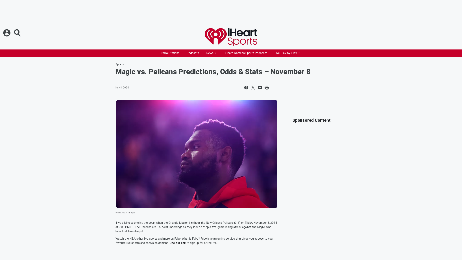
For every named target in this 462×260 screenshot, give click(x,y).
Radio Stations (170, 53)
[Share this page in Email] (259, 87)
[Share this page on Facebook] (246, 87)
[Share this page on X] (253, 87)
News (209, 53)
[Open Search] (17, 32)
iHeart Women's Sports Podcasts (246, 53)
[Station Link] (231, 37)
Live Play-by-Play (285, 53)
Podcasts (193, 53)
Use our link (178, 243)
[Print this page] (266, 87)
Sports (120, 64)
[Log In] (7, 32)
